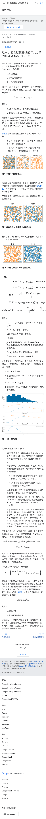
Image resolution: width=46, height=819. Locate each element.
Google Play (6, 761)
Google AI (5, 795)
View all (5, 765)
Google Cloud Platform (10, 791)
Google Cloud (7, 757)
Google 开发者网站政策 (27, 666)
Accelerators (6, 695)
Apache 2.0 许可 (33, 664)
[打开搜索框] (36, 2)
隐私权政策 (11, 808)
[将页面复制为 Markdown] (29, 56)
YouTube (5, 728)
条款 (3, 808)
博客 (3, 709)
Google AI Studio (8, 750)
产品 (9, 34)
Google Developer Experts (11, 692)
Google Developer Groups (11, 688)
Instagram (6, 717)
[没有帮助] (23, 42)
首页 (3, 34)
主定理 (19, 592)
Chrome (5, 742)
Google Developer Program (12, 684)
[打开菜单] (3, 3)
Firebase (5, 746)
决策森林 (8, 37)
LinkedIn (5, 721)
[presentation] (8, 69)
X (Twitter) (6, 724)
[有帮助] (20, 42)
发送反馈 (8, 47)
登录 (41, 3)
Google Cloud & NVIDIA (10, 699)
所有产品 (5, 798)
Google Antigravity (9, 753)
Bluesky (5, 713)
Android (5, 738)
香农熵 (5, 133)
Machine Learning (17, 2)
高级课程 (6, 10)
